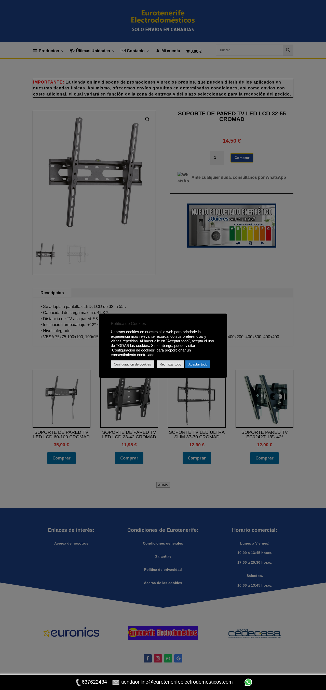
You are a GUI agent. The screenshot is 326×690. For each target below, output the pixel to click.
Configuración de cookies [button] (132, 364)
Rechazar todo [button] (170, 364)
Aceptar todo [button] (197, 364)
